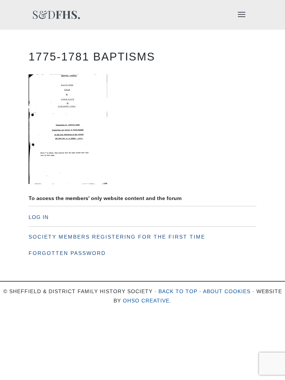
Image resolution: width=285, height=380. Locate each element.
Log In (39, 217)
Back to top (177, 291)
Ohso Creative (146, 301)
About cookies (226, 291)
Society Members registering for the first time (117, 237)
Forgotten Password (67, 253)
